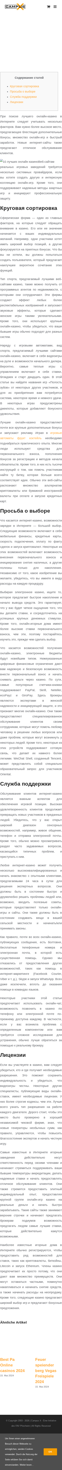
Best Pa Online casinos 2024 (12, 1365)
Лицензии (16, 102)
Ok (50, 1451)
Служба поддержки (23, 96)
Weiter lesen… (27, 1465)
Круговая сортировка (24, 86)
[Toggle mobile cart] (48, 6)
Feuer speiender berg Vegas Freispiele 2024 (45, 1370)
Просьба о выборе (22, 91)
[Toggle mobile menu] (55, 6)
